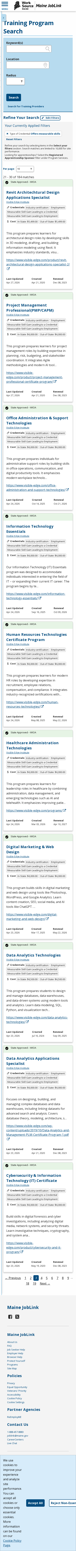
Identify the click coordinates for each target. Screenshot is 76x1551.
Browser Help (14, 1357)
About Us (12, 1342)
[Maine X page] (17, 1317)
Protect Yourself (16, 1361)
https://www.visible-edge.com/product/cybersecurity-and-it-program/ (33, 1247)
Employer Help (15, 1353)
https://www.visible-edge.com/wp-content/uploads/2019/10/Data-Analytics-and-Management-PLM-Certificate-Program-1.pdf (38, 1130)
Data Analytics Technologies (33, 955)
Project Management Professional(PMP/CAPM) (30, 308)
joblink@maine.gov (17, 1435)
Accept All (35, 1503)
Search (14, 97)
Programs (12, 1364)
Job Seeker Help (16, 1349)
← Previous (13, 1278)
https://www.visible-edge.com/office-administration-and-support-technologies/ (35, 487)
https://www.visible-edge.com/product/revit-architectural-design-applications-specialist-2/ (38, 262)
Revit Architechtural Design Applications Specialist (33, 195)
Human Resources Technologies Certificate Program (36, 637)
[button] (5, 5)
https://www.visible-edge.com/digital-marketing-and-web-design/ (31, 916)
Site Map (12, 1368)
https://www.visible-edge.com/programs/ (34, 810)
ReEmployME (14, 1417)
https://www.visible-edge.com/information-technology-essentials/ (35, 596)
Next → (45, 1283)
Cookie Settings (16, 1402)
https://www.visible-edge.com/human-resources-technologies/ (32, 704)
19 (34, 1283)
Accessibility (13, 1394)
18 (27, 1283)
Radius (11, 75)
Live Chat (12, 1443)
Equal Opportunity (17, 1387)
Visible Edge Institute (17, 202)
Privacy (11, 1383)
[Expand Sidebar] (3, 17)
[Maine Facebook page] (10, 1317)
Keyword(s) (14, 43)
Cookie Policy (14, 1398)
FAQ (9, 1345)
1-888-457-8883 (15, 1432)
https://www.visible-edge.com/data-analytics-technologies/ (37, 1019)
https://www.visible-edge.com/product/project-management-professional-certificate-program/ (34, 377)
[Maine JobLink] (38, 5)
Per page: (9, 168)
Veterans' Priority (16, 1390)
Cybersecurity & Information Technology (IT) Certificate (33, 1178)
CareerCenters (15, 1439)
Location (12, 59)
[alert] (38, 183)
